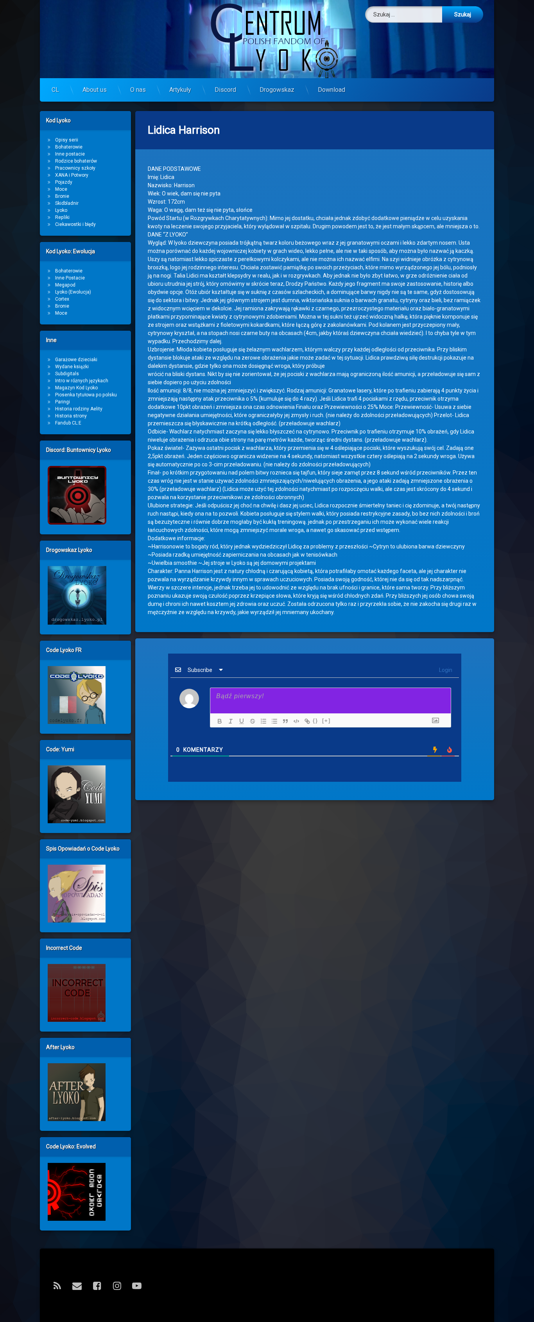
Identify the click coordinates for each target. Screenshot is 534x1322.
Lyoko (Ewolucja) (73, 292)
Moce (61, 189)
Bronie (62, 196)
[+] (326, 721)
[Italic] (228, 721)
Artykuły (180, 89)
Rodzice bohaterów (76, 161)
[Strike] (250, 721)
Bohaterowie (68, 147)
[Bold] (217, 721)
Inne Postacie (70, 278)
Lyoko (61, 210)
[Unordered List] (272, 721)
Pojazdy (63, 182)
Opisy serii (66, 140)
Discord (225, 89)
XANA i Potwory (71, 175)
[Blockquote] (283, 721)
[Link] (305, 721)
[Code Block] (294, 721)
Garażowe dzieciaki (76, 359)
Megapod (65, 285)
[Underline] (239, 721)
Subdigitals (67, 373)
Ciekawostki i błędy (75, 224)
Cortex (62, 299)
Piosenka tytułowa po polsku (86, 395)
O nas (138, 89)
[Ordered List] (261, 721)
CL (55, 89)
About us (94, 89)
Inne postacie (70, 154)
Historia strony (71, 416)
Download (331, 89)
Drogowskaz (277, 89)
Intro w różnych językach (81, 380)
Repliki (62, 217)
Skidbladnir (67, 203)
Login (445, 670)
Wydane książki (72, 366)
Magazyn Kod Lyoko (76, 388)
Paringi (62, 402)
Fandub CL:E (68, 423)
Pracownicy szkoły (75, 168)
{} (315, 721)
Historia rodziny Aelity (78, 409)
